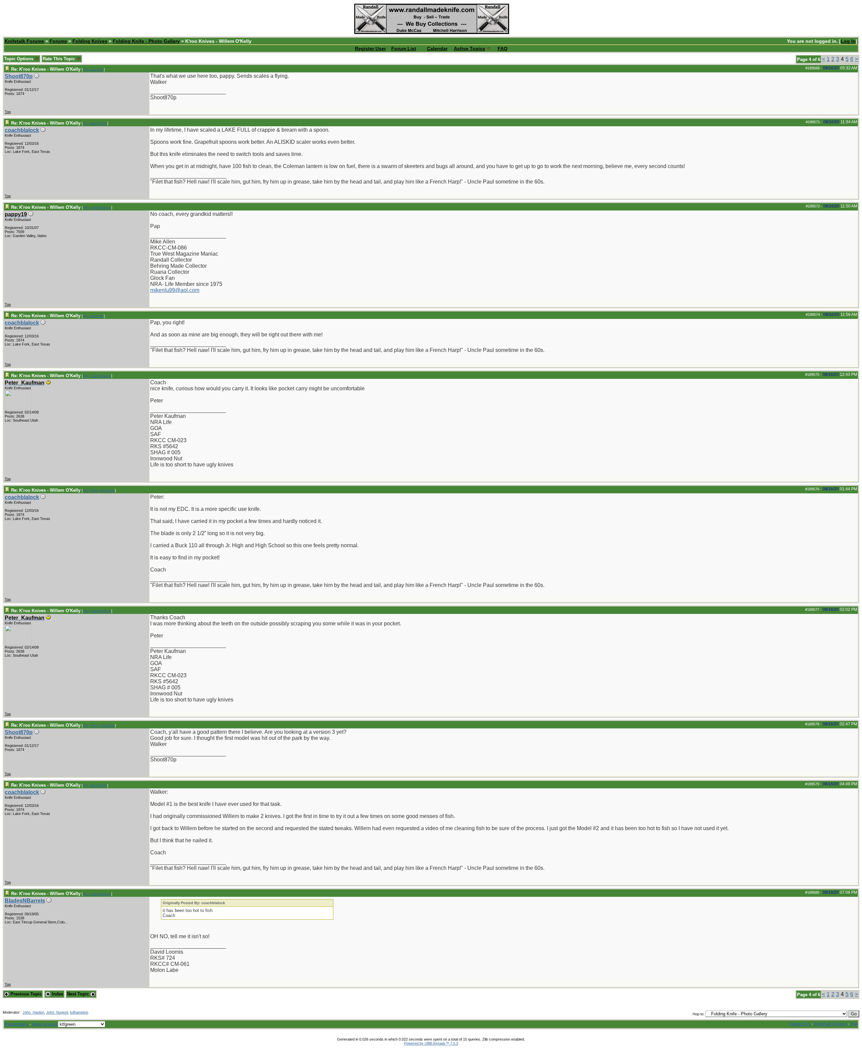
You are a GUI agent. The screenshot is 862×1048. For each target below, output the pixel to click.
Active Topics (469, 48)
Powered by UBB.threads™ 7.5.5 (431, 1043)
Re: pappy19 (93, 69)
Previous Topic (25, 993)
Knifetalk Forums (24, 41)
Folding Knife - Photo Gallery (146, 41)
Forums (58, 41)
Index (57, 993)
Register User (370, 48)
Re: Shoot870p (95, 123)
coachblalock (22, 130)
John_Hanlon (33, 1012)
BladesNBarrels (25, 901)
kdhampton (79, 1012)
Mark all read (44, 1024)
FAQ (502, 48)
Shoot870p (19, 76)
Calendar (437, 48)
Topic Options (19, 58)
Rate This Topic (59, 58)
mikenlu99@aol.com (174, 290)
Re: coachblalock (97, 207)
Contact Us (800, 1024)
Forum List (403, 48)
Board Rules (17, 1024)
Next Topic (78, 993)
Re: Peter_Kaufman (99, 490)
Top (8, 112)
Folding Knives (89, 41)
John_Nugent (57, 1012)
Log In (848, 41)
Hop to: (698, 1014)
